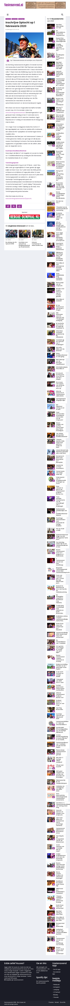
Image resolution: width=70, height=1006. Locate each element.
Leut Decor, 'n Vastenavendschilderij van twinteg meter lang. (63, 805)
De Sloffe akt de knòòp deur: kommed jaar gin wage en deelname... (60, 91)
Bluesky (55, 995)
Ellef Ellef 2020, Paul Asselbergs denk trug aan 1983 (59, 65)
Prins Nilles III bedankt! (60, 300)
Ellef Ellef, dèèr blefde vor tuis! (59, 26)
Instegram (56, 987)
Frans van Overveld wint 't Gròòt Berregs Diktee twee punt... (60, 579)
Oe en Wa (62, 1002)
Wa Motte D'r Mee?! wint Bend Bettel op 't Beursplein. (60, 459)
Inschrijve (14, 19)
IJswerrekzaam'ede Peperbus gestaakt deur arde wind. (62, 451)
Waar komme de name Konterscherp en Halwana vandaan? (60, 165)
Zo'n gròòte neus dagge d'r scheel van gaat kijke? (60, 649)
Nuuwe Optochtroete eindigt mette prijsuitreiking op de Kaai (60, 866)
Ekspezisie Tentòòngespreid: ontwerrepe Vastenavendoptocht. (63, 570)
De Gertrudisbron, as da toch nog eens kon (60, 33)
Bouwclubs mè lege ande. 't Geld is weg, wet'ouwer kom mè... (60, 155)
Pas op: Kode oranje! (60, 529)
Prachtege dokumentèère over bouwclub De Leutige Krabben (60, 522)
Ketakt (57, 1002)
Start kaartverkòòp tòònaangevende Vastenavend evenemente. (61, 797)
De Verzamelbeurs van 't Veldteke (61, 641)
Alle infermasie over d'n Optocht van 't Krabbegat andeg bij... (60, 316)
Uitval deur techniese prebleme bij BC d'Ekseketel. (60, 334)
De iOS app (56, 969)
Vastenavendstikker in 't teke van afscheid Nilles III (62, 723)
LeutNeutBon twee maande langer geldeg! (60, 136)
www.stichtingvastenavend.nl (15, 113)
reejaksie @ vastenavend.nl (14, 980)
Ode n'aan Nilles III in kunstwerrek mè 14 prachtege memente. (60, 821)
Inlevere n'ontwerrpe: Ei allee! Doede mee (37, 243)
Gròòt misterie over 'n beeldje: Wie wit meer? (60, 848)
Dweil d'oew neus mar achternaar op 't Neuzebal (59, 627)
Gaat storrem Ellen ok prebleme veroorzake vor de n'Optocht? (60, 416)
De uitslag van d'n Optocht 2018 (11, 243)
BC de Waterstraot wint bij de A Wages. (60, 307)
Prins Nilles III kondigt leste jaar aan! (60, 918)
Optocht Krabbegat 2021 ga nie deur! (59, 74)
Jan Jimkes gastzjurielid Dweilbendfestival (61, 435)
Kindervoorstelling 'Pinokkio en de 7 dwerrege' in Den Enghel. (61, 666)
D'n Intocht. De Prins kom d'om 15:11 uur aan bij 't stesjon (60, 376)
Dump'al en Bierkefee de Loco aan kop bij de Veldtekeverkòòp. (61, 589)
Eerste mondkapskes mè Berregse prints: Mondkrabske (60, 195)
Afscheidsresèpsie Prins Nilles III (62, 367)
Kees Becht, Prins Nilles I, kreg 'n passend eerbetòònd (60, 246)
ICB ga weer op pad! (60, 765)
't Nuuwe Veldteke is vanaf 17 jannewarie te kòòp (59, 899)
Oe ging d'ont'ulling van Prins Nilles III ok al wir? (60, 47)
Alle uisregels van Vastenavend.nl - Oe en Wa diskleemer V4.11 (42, 969)
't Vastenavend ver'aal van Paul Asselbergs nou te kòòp (60, 940)
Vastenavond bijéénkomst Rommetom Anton (60, 831)
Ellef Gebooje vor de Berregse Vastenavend (60, 362)
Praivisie (51, 1002)
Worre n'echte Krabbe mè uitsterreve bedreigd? (59, 875)
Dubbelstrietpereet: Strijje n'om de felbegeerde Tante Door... (62, 537)
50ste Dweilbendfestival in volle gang (61, 355)
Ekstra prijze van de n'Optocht (60, 284)
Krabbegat (21, 19)
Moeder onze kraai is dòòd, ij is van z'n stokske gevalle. (60, 292)
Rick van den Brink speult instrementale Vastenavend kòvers (60, 118)
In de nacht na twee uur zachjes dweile (60, 674)
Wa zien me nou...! (59, 201)
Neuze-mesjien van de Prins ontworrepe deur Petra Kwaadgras (60, 426)
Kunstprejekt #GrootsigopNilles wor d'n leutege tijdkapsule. (62, 730)
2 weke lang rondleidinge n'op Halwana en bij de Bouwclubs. (60, 609)
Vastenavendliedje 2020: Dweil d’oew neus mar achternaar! (62, 635)
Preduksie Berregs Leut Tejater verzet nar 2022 (60, 216)
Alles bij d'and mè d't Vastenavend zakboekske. (60, 393)
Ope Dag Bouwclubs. (59, 708)
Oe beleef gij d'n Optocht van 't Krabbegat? (60, 342)
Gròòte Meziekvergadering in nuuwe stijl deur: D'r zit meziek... (62, 737)
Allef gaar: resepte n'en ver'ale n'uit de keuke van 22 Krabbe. (60, 774)
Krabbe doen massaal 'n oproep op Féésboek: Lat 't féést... (60, 145)
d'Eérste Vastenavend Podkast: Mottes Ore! (60, 695)
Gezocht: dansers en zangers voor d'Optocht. (60, 812)
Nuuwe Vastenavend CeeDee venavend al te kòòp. (60, 658)
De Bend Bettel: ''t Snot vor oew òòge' (60, 703)
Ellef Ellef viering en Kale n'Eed (59, 912)
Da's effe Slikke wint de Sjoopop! (60, 349)
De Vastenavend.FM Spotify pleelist (42, 982)
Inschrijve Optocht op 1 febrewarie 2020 (20, 24)
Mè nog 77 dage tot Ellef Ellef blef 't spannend (60, 110)
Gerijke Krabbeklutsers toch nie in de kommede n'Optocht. (61, 857)
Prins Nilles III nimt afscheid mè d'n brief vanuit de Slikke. (60, 267)
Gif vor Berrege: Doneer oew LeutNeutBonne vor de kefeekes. (60, 226)
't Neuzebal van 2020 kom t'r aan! (60, 680)
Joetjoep (56, 989)
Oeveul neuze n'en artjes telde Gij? (60, 472)
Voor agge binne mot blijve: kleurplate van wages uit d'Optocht (60, 236)
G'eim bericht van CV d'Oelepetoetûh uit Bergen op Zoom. (61, 480)
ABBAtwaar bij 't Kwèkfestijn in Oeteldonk (60, 891)
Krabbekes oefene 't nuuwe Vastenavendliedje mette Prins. (62, 618)
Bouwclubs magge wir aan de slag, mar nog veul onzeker (60, 186)
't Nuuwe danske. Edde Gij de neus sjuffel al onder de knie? (60, 443)
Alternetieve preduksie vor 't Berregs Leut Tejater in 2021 (60, 127)
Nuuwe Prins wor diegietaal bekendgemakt (61, 39)
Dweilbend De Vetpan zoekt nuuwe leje (60, 883)
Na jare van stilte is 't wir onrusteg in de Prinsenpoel (60, 102)
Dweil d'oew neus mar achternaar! (60, 906)
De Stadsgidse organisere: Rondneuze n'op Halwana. (59, 598)
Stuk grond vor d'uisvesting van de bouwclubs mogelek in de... (59, 175)
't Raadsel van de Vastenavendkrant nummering (62, 208)
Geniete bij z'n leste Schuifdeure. (60, 466)
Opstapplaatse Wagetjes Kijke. (61, 399)
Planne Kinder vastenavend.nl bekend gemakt (61, 752)
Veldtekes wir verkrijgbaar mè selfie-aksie (60, 788)
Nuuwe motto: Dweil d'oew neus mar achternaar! (60, 950)
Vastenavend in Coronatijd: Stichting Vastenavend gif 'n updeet (60, 82)
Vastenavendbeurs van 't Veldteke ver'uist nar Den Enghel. (62, 745)
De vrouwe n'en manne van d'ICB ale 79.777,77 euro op (60, 385)
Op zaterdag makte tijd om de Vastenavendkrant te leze (62, 544)
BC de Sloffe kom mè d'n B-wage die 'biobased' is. (60, 326)
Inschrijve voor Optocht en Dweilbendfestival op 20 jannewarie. (24, 244)
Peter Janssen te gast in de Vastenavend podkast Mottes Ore (60, 490)
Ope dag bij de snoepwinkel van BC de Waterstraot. (60, 839)
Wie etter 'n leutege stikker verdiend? (59, 760)
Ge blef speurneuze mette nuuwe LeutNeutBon (60, 688)
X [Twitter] (56, 992)
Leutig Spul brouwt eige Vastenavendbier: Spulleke (61, 932)
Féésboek (56, 984)
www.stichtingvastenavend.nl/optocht (18, 199)
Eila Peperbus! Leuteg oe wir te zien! (60, 407)
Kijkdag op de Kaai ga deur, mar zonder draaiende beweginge (59, 256)
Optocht (8, 19)
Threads (56, 997)
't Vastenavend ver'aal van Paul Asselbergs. (60, 562)
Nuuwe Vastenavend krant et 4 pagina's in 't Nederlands (60, 553)
